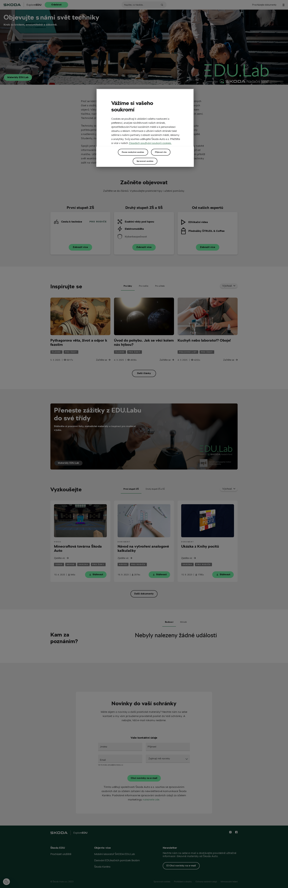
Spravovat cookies (145, 161)
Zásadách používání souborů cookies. (150, 143)
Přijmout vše (160, 152)
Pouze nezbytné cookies (133, 152)
